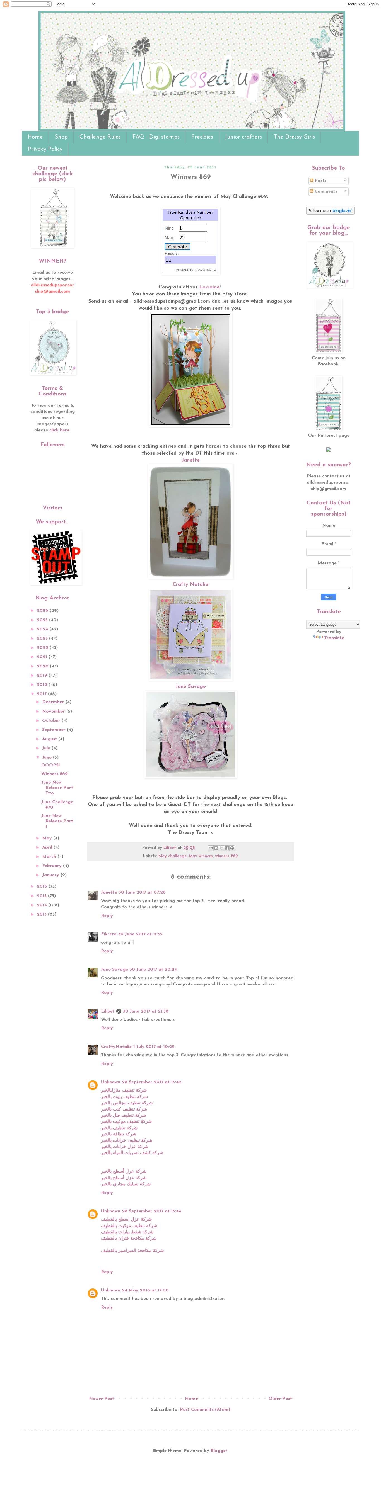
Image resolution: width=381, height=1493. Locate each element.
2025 (43, 620)
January (51, 875)
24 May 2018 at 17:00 (145, 1290)
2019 (43, 675)
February (52, 866)
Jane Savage (190, 686)
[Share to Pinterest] (232, 848)
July (47, 748)
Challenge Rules (100, 137)
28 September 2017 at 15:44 (151, 1211)
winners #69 (226, 856)
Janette (191, 460)
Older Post (280, 1399)
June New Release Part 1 (57, 821)
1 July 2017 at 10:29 (154, 1047)
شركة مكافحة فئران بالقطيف (128, 1238)
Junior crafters (243, 137)
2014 (42, 905)
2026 (43, 610)
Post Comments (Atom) (205, 1409)
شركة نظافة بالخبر (118, 1134)
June (47, 757)
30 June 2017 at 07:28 (142, 892)
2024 (43, 629)
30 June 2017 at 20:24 (153, 969)
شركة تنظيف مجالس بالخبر (127, 1103)
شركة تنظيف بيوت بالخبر (124, 1097)
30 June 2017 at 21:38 (145, 1011)
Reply (107, 916)
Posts (319, 181)
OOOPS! (50, 765)
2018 (43, 685)
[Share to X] (221, 848)
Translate (334, 638)
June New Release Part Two (57, 787)
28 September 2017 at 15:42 (151, 1082)
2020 (43, 666)
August (50, 739)
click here (59, 430)
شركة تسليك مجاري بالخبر (126, 1184)
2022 (43, 647)
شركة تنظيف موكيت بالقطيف (129, 1226)
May (47, 838)
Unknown (110, 1082)
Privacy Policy (45, 149)
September (54, 730)
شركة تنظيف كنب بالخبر (124, 1109)
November (54, 711)
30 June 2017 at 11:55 (140, 934)
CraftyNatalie (116, 1047)
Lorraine (209, 287)
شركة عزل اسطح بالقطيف (126, 1219)
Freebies (202, 137)
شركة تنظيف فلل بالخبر (123, 1115)
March (49, 856)
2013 (42, 914)
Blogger (219, 1451)
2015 (42, 896)
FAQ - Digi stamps (156, 137)
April (48, 847)
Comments (325, 191)
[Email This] (211, 848)
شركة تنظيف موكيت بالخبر (126, 1122)
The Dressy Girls (294, 137)
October (52, 720)
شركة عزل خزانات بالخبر (124, 1147)
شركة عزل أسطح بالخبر (123, 1171)
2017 (42, 694)
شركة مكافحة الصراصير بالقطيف (132, 1251)
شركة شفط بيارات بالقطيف (127, 1232)
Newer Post (101, 1399)
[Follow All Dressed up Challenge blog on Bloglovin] (330, 213)
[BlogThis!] (216, 848)
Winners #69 (54, 774)
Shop (61, 137)
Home (35, 137)
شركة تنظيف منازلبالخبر (124, 1090)
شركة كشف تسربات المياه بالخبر (132, 1153)
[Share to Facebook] (227, 848)
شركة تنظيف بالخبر (119, 1128)
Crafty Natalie (190, 584)
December (54, 702)
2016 (43, 886)
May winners (201, 856)
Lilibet (108, 1011)
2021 (43, 657)
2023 (43, 638)
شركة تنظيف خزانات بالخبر (126, 1140)
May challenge (172, 856)
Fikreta (109, 934)
